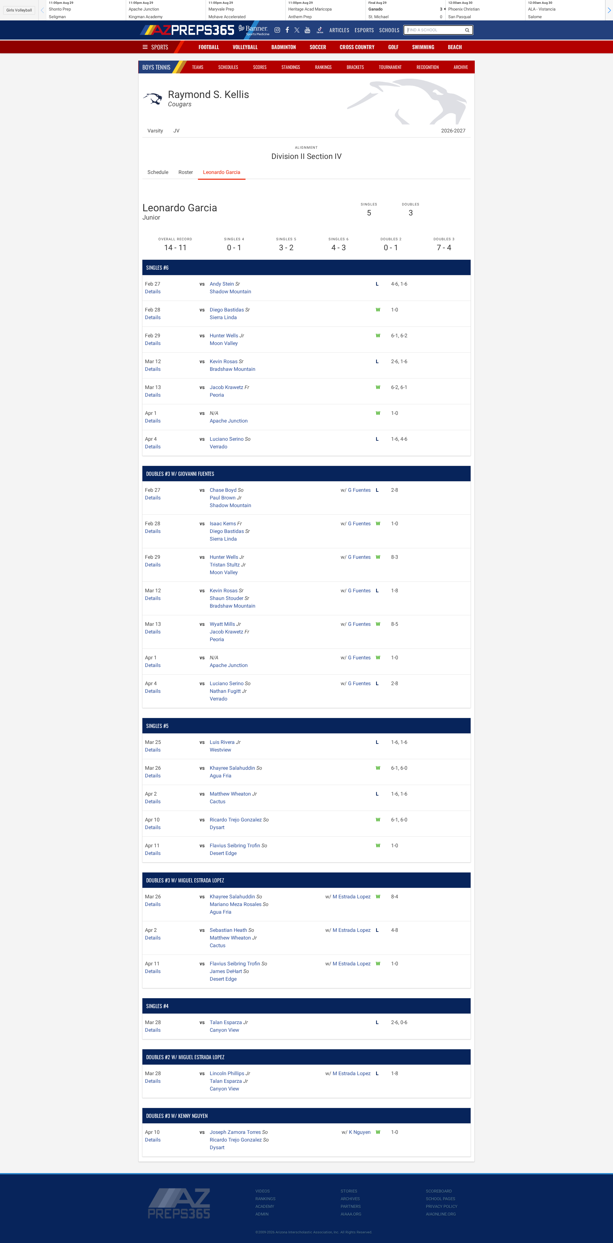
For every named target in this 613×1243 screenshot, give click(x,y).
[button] (609, 10)
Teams (197, 67)
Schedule (158, 172)
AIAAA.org (351, 1214)
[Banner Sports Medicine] (254, 30)
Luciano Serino (227, 439)
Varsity (155, 131)
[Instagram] (277, 30)
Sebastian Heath (229, 930)
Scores (260, 67)
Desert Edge (223, 853)
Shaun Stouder (227, 598)
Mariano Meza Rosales (236, 904)
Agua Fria (220, 776)
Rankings (323, 67)
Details (153, 291)
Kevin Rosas (224, 361)
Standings (291, 67)
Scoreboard (439, 1191)
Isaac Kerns (223, 523)
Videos (262, 1191)
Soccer (318, 47)
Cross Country (357, 47)
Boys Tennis (156, 67)
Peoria (217, 395)
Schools (389, 30)
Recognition (428, 67)
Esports (364, 30)
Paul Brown (223, 498)
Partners (351, 1206)
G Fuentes (359, 490)
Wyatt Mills (223, 624)
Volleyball (245, 47)
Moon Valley (224, 343)
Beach (455, 47)
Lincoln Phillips (228, 1073)
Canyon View (224, 1030)
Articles (339, 30)
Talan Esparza (226, 1022)
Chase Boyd (224, 490)
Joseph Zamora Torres (236, 1132)
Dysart (217, 827)
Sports (159, 47)
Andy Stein (222, 284)
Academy (264, 1206)
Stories (349, 1191)
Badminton (283, 47)
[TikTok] (320, 30)
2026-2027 (453, 131)
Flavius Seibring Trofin (235, 845)
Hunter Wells (224, 336)
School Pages (440, 1198)
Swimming (423, 47)
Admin (262, 1214)
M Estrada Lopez (352, 897)
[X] (297, 30)
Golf (393, 47)
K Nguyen (360, 1132)
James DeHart (226, 971)
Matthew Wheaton (231, 794)
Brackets (355, 67)
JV (176, 131)
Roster (185, 172)
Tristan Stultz (225, 565)
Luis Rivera (223, 742)
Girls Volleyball (19, 10)
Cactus (217, 801)
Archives (350, 1198)
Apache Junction (229, 421)
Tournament (390, 67)
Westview (220, 750)
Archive (461, 67)
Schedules (228, 67)
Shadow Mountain (230, 291)
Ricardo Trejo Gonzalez (236, 820)
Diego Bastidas (227, 310)
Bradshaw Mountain (232, 369)
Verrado (218, 447)
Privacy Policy (442, 1206)
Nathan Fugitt (226, 691)
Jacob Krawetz (227, 387)
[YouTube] (307, 30)
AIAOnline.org (441, 1214)
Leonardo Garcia (221, 172)
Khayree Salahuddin (233, 768)
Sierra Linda (223, 317)
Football (209, 47)
